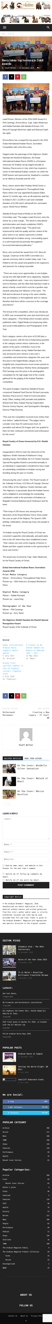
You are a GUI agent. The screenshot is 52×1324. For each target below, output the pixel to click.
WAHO (4, 1268)
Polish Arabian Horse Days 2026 (17, 1034)
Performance (8, 1228)
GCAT (4, 1203)
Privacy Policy (37, 1316)
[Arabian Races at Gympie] (9, 1057)
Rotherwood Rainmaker (9, 713)
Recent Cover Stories (14, 1183)
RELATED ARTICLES (12, 758)
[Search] (48, 27)
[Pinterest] (17, 77)
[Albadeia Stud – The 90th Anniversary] (9, 950)
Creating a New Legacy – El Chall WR (39, 715)
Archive (11, 34)
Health (5, 1207)
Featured (6, 1195)
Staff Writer (10, 68)
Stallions (7, 1240)
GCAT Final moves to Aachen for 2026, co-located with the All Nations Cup (25, 1023)
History (6, 1211)
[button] (4, 27)
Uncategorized (9, 1264)
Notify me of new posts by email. (23, 880)
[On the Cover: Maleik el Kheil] (9, 781)
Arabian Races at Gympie (30, 1054)
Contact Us (12, 1316)
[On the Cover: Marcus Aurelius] (9, 794)
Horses (5, 1215)
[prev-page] (4, 804)
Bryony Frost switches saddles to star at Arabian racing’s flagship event (13, 668)
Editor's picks (9, 1187)
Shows (5, 1236)
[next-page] (8, 804)
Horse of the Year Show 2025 (32, 959)
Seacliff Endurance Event (31, 1079)
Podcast (6, 1232)
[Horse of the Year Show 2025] (9, 963)
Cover (5, 1179)
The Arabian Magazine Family (15, 1248)
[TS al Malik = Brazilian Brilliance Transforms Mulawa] (9, 975)
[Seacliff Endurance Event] (9, 1083)
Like (45, 1101)
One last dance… (10, 993)
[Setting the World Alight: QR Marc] (9, 1070)
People (5, 1224)
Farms (5, 1191)
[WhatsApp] (23, 77)
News (4, 1220)
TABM (4, 1244)
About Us (24, 1316)
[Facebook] (5, 77)
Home (3, 34)
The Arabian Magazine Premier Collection (21, 1252)
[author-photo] (26, 741)
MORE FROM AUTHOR (33, 758)
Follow (44, 1107)
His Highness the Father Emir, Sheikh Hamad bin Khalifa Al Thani (24, 1012)
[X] (11, 77)
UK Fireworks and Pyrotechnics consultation (22, 1002)
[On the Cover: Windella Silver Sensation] (9, 768)
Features (6, 1199)
